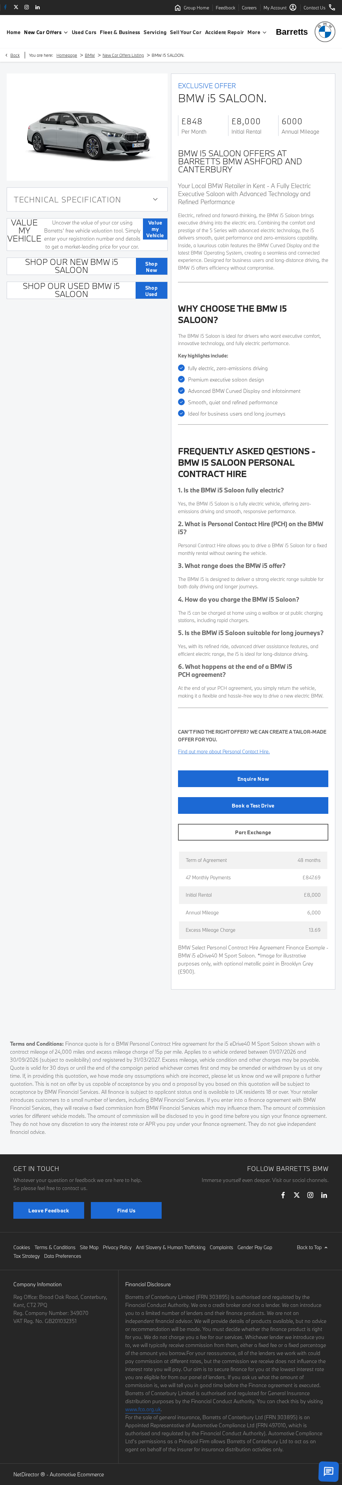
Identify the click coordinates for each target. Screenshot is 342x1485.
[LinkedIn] (37, 7)
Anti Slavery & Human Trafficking (170, 1247)
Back (15, 55)
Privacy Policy (117, 1247)
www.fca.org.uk (143, 1409)
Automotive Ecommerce (77, 1474)
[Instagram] (26, 7)
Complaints (221, 1247)
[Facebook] (5, 7)
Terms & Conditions (54, 1247)
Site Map (89, 1247)
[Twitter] (16, 7)
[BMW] (325, 31)
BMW (90, 55)
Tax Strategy (26, 1256)
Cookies (21, 1247)
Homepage (66, 55)
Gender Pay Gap (254, 1247)
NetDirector (26, 1474)
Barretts (292, 31)
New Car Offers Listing (123, 55)
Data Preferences (62, 1256)
